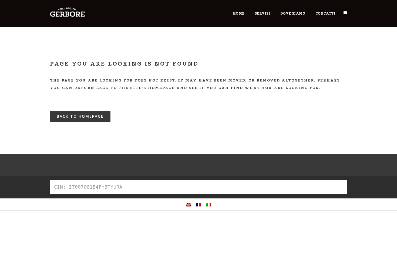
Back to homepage (80, 116)
